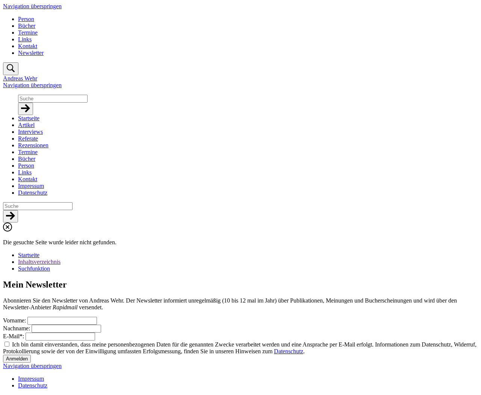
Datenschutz (288, 351)
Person (26, 19)
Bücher (26, 26)
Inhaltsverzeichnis (39, 262)
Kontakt (27, 46)
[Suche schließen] (7, 229)
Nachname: (17, 328)
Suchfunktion (34, 268)
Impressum (31, 378)
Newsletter (31, 53)
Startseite (28, 255)
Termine (28, 32)
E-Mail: (14, 336)
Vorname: (15, 320)
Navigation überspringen (32, 6)
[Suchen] (25, 109)
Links (25, 39)
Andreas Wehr (20, 78)
